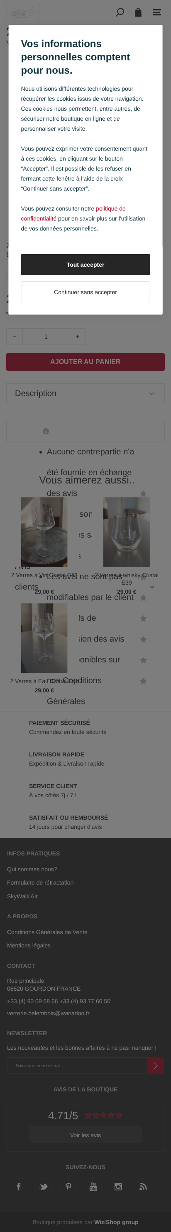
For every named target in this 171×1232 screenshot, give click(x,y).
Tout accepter (86, 264)
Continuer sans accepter (85, 292)
